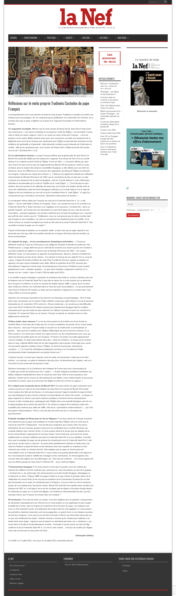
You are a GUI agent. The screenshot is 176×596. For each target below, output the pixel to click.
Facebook (126, 566)
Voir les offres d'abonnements (76, 565)
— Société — (69, 37)
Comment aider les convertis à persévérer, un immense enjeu (109, 99)
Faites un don (15, 579)
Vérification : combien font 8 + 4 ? (140, 210)
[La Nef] (88, 27)
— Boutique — (122, 37)
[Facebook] (141, 2)
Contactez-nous (16, 574)
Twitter (125, 571)
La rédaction (14, 570)
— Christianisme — (30, 37)
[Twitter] (144, 2)
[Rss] (138, 2)
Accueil (13, 37)
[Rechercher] (166, 2)
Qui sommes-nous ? (18, 566)
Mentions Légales (17, 583)
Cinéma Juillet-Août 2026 (110, 133)
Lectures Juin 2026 (108, 130)
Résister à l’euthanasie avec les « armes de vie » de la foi (109, 86)
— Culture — (86, 37)
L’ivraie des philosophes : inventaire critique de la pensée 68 (110, 124)
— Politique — (51, 37)
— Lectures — (104, 37)
